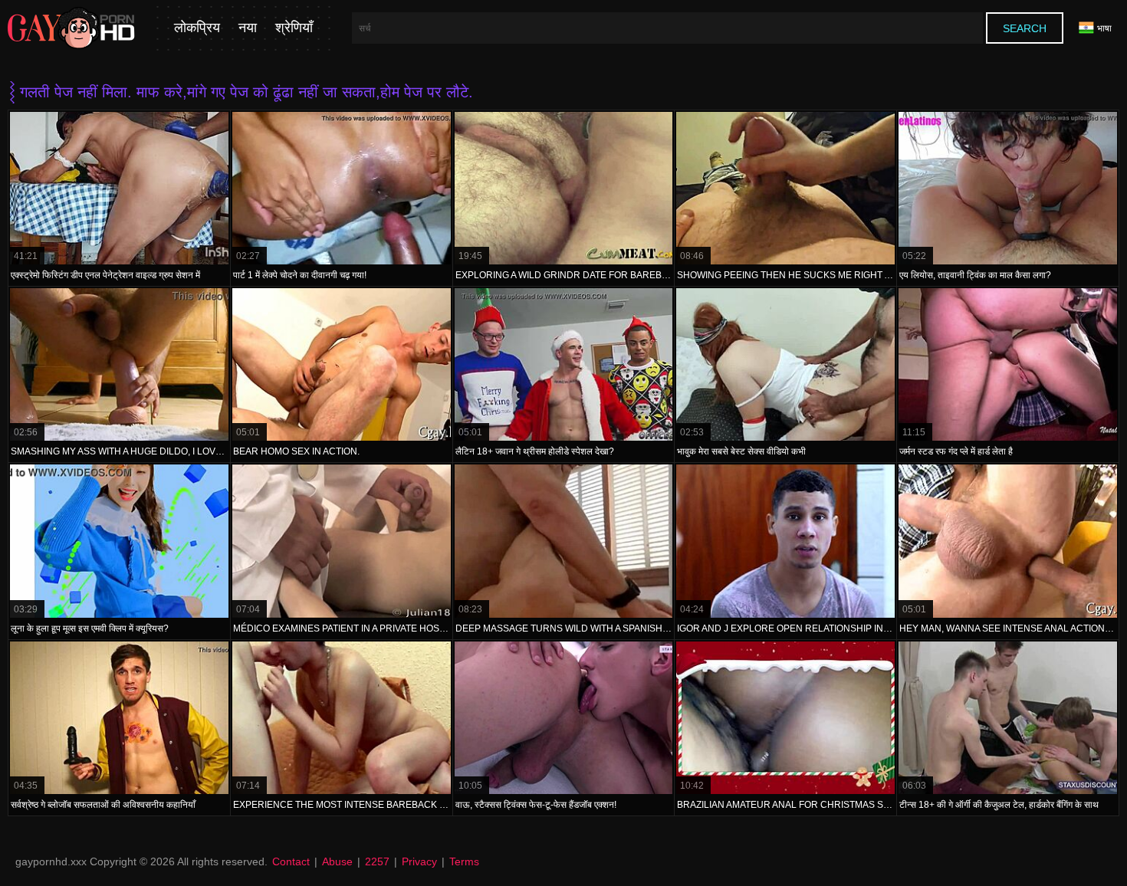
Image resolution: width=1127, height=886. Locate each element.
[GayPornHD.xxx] (71, 28)
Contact (291, 861)
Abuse (337, 861)
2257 (377, 861)
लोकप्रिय (197, 28)
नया (247, 28)
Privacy (419, 861)
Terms (464, 861)
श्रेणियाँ (294, 28)
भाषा (1104, 28)
